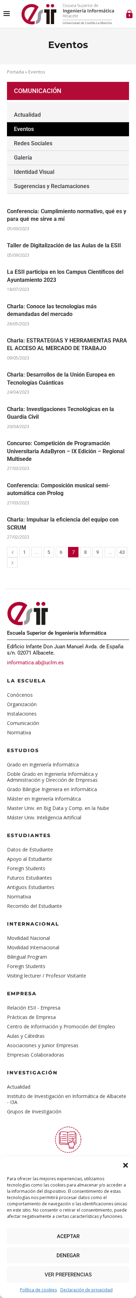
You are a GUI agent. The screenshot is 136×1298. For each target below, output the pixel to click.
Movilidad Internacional (33, 947)
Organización (22, 704)
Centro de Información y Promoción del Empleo (61, 1026)
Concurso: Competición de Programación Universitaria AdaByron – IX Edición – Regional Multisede (65, 451)
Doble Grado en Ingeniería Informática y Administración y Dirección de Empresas (52, 777)
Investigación (32, 1072)
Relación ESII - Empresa (33, 1008)
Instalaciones (22, 714)
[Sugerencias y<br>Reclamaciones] (68, 1140)
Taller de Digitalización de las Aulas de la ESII (64, 245)
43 (122, 552)
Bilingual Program (27, 957)
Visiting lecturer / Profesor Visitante (46, 976)
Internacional (33, 923)
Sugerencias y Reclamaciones (51, 186)
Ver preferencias (68, 1275)
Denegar (68, 1255)
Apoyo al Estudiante (29, 859)
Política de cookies (38, 1290)
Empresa (22, 993)
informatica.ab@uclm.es (35, 662)
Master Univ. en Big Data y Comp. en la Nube (58, 808)
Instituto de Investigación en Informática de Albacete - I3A (66, 1099)
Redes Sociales (33, 143)
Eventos (24, 129)
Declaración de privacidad (86, 1290)
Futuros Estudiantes (29, 878)
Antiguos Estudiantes (30, 887)
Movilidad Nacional (28, 938)
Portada (15, 72)
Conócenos (20, 695)
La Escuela (26, 680)
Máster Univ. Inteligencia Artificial (44, 817)
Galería (23, 157)
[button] (125, 1165)
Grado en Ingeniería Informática (43, 764)
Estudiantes (29, 835)
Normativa (19, 732)
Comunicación (23, 723)
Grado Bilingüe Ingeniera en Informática (52, 789)
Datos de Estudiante (30, 849)
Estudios (23, 750)
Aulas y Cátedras (26, 1036)
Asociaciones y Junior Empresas (42, 1045)
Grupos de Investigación (34, 1111)
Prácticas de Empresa (31, 1017)
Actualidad (27, 114)
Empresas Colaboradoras (35, 1055)
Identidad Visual (34, 172)
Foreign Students (26, 868)
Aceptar (68, 1236)
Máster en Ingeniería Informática (44, 799)
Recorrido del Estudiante (34, 906)
